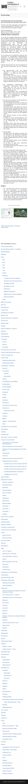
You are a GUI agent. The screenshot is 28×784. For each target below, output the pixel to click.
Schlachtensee (5, 408)
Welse (3, 423)
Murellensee (5, 392)
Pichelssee (4, 620)
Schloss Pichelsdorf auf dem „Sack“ (10, 622)
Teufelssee (4, 416)
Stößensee (3, 657)
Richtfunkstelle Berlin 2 (7, 762)
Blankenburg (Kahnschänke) (8, 360)
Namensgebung (4, 574)
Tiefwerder (3, 712)
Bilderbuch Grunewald (6, 302)
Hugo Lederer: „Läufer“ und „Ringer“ (9, 437)
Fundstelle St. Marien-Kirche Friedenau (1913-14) (15, 466)
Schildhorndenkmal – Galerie (9, 649)
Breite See (3, 304)
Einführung (3, 331)
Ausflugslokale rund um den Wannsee (11, 747)
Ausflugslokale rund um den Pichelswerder (12, 597)
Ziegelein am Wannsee (7, 773)
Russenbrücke (4, 635)
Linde (3, 270)
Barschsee (4, 368)
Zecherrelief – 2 (6, 508)
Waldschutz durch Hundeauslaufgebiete (13, 294)
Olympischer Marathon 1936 (7, 577)
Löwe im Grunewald (5, 540)
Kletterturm (4, 680)
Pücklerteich (5, 400)
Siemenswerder (6, 625)
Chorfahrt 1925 (4, 310)
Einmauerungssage (6, 490)
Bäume (2, 257)
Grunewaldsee (5, 370)
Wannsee (3, 744)
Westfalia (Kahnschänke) (8, 363)
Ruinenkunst (7, 678)
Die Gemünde (5, 602)
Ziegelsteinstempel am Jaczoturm (10, 461)
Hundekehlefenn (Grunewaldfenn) (10, 381)
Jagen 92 (4, 559)
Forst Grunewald (13, 3)
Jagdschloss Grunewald (6, 479)
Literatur (4, 495)
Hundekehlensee (6, 384)
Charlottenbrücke (5, 307)
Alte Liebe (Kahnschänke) (7, 246)
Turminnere (5, 455)
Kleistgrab (4, 760)
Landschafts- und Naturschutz (8, 527)
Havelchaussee (5, 731)
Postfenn (4, 397)
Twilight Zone (4, 717)
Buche (3, 262)
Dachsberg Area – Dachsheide (9, 553)
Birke (3, 259)
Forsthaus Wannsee (7, 755)
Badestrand (5, 600)
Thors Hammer (4, 710)
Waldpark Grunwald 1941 (9, 291)
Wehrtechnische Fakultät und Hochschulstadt (12, 699)
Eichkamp (3, 325)
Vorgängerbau (5, 498)
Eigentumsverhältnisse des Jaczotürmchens (12, 446)
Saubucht (3, 638)
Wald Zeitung (7, 288)
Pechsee (4, 394)
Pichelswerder (4, 588)
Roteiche (4, 273)
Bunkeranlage (7, 673)
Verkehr (3, 720)
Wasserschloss (5, 500)
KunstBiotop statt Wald (9, 283)
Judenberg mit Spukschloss (8, 582)
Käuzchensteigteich (6, 386)
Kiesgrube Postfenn (5, 521)
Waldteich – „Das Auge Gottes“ (9, 421)
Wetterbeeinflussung (7, 707)
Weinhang (4, 704)
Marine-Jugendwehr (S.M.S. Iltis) (9, 561)
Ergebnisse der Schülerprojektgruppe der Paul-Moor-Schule (14, 450)
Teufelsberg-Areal (5, 667)
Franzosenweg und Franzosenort (8, 349)
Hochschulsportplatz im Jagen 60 (10, 556)
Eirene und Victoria (6, 492)
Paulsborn (6, 373)
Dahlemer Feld (4, 315)
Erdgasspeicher (4, 333)
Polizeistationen (4, 633)
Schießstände (5, 566)
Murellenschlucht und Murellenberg (9, 572)
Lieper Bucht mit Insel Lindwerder (8, 529)
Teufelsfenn (5, 413)
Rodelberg (4, 686)
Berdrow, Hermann (6, 535)
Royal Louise (5, 564)
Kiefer (3, 267)
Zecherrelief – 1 (6, 506)
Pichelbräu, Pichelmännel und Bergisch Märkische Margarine (13, 616)
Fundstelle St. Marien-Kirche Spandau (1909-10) (15, 469)
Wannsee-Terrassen (7, 770)
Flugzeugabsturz (6, 659)
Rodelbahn (4, 683)
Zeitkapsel (4, 514)
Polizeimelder (4, 630)
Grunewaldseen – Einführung (7, 365)
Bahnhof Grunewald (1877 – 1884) (10, 725)
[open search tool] (20, 6)
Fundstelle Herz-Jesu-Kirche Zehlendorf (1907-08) (15, 463)
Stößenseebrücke (6, 665)
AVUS (3, 723)
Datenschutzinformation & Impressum (9, 318)
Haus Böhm (5, 608)
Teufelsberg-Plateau (7, 696)
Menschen (3, 543)
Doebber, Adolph (5, 323)
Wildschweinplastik (6, 503)
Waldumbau (5, 275)
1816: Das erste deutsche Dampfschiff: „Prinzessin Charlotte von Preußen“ (13, 591)
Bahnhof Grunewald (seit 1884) (9, 728)
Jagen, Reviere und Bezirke (7, 516)
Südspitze (4, 627)
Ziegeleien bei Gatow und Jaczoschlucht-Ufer (12, 458)
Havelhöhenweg (4, 434)
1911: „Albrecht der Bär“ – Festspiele (10, 594)
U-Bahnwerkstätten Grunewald (9, 736)
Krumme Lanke (5, 389)
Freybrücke (5, 605)
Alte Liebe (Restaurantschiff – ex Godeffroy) (11, 249)
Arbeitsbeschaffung (5, 251)
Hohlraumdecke (6, 453)
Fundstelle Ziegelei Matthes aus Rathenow (13, 471)
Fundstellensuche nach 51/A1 (10, 474)
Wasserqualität (7, 376)
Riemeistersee (5, 402)
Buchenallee (5, 487)
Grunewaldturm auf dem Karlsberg (9, 426)
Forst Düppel (4, 339)
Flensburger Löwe (6, 752)
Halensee (4, 378)
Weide (3, 299)
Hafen (3, 757)
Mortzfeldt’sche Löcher (9, 286)
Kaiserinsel (4, 610)
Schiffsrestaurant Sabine (6, 641)
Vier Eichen (3, 741)
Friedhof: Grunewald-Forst (7, 355)
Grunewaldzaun (4, 429)
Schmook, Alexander (7, 537)
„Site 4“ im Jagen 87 (7, 551)
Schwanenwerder (5, 654)
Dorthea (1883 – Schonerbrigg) (9, 749)
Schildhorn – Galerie (7, 646)
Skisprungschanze (6, 691)
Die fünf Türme (4, 320)
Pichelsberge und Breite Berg (7, 580)
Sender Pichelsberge (7, 585)
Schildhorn (3, 643)
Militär (2, 548)
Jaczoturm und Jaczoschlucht (7, 439)
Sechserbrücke (5, 662)
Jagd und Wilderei (5, 477)
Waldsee (4, 418)
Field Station (5, 670)
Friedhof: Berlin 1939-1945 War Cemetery (10, 352)
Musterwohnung (7, 675)
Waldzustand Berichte (9, 296)
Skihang (4, 688)
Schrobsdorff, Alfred (5, 651)
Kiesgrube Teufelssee (6, 524)
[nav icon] (24, 6)
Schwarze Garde (6, 569)
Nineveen (4, 344)
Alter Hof (4, 341)
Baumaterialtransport (7, 484)
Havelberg (3, 431)
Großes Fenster (4, 357)
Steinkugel (11, 183)
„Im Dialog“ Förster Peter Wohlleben (12, 278)
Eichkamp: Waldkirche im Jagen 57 (9, 328)
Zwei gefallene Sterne (7, 739)
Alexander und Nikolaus (7, 482)
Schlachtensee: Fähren (9, 410)
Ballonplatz (3, 254)
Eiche (3, 265)
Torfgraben (3, 715)
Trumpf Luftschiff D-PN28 (8, 768)
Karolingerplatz (4, 519)
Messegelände (4, 545)
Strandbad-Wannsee (7, 765)
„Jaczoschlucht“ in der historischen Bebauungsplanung (10, 443)
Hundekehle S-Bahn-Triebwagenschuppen (12, 733)
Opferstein (4, 613)
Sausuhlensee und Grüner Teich (9, 405)
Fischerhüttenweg (5, 336)
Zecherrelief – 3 (6, 511)
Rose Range (5, 347)
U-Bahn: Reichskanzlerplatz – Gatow (12, 702)
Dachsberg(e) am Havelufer (7, 312)
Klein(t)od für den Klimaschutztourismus (13, 281)
